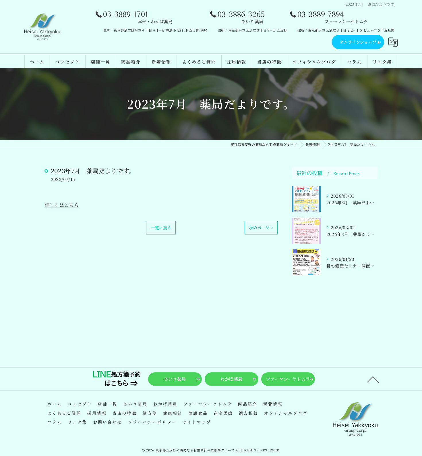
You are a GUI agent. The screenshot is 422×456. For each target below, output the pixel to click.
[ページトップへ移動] (373, 379)
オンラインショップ (358, 42)
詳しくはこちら (61, 204)
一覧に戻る (161, 227)
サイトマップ (197, 422)
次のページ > (261, 227)
